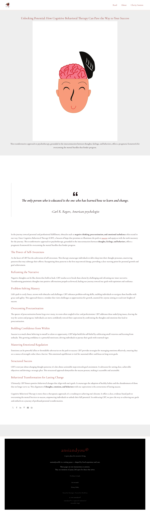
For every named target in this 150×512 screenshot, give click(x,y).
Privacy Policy (75, 487)
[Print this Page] (32, 408)
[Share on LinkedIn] (20, 408)
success (104, 238)
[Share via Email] (28, 408)
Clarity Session (137, 5)
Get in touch (75, 482)
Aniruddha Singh (75, 503)
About (124, 5)
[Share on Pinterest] (24, 408)
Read (115, 5)
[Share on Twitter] (13, 408)
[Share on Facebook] (17, 408)
